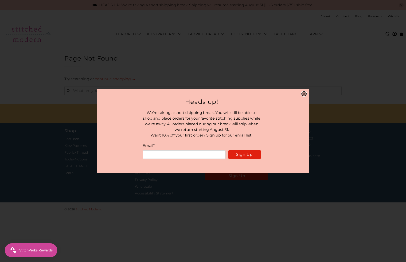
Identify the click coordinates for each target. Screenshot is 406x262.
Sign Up (244, 154)
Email (149, 145)
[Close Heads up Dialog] (304, 93)
